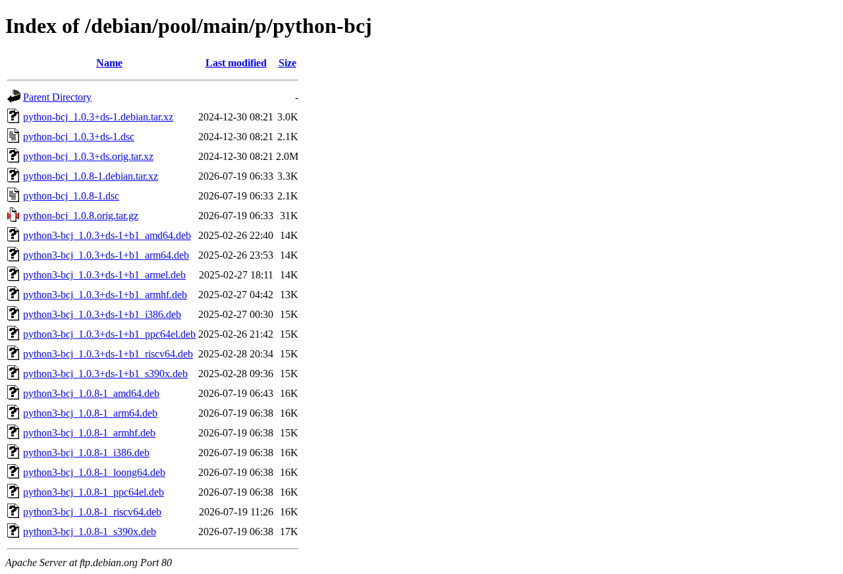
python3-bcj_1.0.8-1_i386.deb (86, 452)
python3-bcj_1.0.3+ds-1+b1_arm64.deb (106, 255)
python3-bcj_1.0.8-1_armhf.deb (89, 432)
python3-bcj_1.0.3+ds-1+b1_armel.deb (104, 274)
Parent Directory (57, 97)
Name (109, 62)
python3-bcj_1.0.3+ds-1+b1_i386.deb (102, 314)
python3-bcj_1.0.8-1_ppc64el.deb (93, 492)
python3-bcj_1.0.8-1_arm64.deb (90, 413)
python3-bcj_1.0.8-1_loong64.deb (94, 472)
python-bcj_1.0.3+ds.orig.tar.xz (88, 156)
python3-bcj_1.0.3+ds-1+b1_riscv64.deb (108, 353)
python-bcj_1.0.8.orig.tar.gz (80, 215)
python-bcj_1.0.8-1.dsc (71, 195)
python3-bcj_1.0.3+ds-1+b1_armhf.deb (105, 294)
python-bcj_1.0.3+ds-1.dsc (78, 136)
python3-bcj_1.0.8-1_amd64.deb (91, 393)
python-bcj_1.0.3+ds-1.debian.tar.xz (98, 116)
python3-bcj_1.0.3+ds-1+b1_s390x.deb (105, 373)
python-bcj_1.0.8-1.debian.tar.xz (90, 176)
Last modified (236, 62)
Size (287, 62)
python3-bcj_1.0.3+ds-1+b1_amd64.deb (107, 235)
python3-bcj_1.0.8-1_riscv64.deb (92, 511)
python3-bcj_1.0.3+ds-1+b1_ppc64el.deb (109, 334)
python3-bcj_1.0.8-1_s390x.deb (89, 531)
